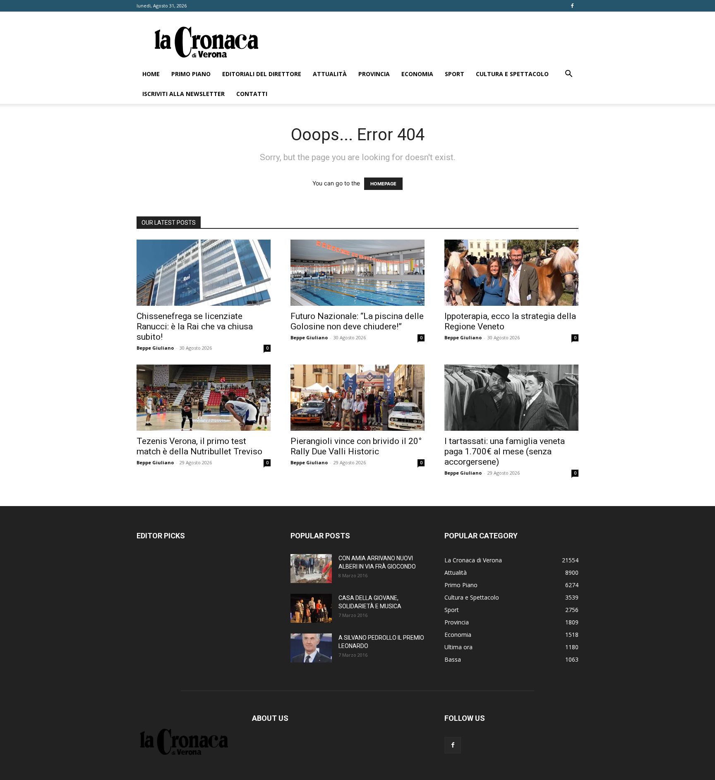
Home (151, 74)
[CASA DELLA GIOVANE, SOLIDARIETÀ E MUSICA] (311, 608)
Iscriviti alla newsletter (183, 94)
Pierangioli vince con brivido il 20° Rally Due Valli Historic (356, 446)
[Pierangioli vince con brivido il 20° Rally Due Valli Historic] (357, 398)
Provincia (374, 74)
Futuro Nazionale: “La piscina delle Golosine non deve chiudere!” (357, 321)
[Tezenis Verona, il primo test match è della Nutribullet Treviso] (204, 398)
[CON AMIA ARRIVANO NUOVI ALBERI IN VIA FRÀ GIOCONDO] (311, 568)
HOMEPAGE (383, 184)
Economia (417, 74)
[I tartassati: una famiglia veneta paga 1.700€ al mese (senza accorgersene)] (511, 398)
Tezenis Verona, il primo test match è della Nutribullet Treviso (199, 446)
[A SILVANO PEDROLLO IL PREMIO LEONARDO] (311, 648)
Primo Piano (191, 74)
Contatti (251, 94)
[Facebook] (572, 6)
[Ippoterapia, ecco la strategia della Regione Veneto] (511, 273)
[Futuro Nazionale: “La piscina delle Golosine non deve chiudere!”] (357, 273)
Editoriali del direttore (261, 74)
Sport (454, 74)
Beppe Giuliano (155, 348)
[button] (568, 75)
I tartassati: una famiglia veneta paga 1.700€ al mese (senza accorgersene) (504, 451)
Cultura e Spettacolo (512, 74)
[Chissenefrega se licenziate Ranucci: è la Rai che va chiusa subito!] (204, 273)
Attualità (330, 74)
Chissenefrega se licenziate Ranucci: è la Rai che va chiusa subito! (195, 326)
